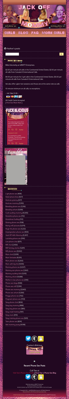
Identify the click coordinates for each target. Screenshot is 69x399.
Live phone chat (11, 241)
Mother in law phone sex (14, 280)
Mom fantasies (10, 257)
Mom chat (9, 254)
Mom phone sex (11, 261)
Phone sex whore (12, 293)
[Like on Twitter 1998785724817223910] (17, 143)
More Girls (53, 32)
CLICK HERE (34, 352)
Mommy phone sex (12, 267)
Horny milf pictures (12, 225)
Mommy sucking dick (13, 273)
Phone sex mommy (12, 289)
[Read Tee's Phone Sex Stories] (34, 361)
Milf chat (8, 245)
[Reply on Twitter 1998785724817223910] (9, 143)
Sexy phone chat (11, 302)
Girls (9, 32)
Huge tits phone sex (12, 229)
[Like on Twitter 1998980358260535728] (17, 129)
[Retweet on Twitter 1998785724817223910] (13, 143)
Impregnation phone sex (14, 232)
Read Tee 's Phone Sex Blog (45, 373)
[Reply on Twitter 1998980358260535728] (9, 129)
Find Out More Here (13, 103)
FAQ (35, 32)
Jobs (45, 391)
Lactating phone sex (13, 238)
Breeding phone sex (12, 206)
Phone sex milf (10, 286)
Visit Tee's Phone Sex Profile (23, 373)
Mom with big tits (11, 264)
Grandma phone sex (13, 216)
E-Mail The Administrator (19, 394)
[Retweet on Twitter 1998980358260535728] (13, 129)
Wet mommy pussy (12, 324)
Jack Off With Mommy (13, 235)
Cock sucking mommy (13, 213)
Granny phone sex (12, 222)
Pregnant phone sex (13, 299)
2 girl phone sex (11, 194)
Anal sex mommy (12, 203)
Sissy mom (9, 315)
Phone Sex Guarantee (38, 391)
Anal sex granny (11, 200)
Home (24, 391)
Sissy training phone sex (14, 318)
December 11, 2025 (12, 119)
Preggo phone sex (12, 296)
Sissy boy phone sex (13, 309)
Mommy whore (11, 277)
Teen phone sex (11, 321)
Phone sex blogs (11, 283)
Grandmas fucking (12, 219)
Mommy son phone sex (14, 270)
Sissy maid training (12, 312)
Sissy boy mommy (12, 305)
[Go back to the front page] (34, 17)
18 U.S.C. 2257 (29, 391)
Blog (23, 32)
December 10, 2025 (12, 133)
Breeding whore (11, 210)
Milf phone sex (10, 251)
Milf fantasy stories (12, 248)
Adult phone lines (12, 197)
